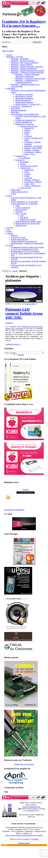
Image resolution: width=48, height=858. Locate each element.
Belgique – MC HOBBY (33, 148)
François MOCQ (31, 304)
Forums (9, 231)
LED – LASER (21, 213)
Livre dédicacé (25, 158)
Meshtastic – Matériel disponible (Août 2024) (27, 67)
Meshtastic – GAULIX (14, 57)
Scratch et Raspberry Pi (23, 122)
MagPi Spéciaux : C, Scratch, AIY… (28, 104)
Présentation (24, 162)
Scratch (9, 196)
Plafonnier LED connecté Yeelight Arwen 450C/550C (24, 313)
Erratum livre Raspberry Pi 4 (25, 120)
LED (21, 215)
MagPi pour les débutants (24, 98)
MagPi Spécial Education (24, 102)
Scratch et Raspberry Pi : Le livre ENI (24, 202)
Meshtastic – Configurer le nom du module (30, 78)
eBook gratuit (16, 190)
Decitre (26, 132)
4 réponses (9, 323)
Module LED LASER (28, 219)
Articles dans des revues (19, 192)
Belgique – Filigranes (31, 150)
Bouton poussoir (21, 210)
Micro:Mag (15, 112)
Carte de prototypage (22, 208)
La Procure (28, 136)
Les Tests (9, 227)
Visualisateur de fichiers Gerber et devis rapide (27, 247)
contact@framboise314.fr (31, 807)
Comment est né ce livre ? (29, 166)
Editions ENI (29, 128)
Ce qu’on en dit (25, 188)
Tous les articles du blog (19, 239)
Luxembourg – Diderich (32, 152)
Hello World (15, 108)
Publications (10, 88)
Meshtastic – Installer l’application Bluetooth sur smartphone (27, 75)
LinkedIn (35, 839)
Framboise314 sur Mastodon (14, 510)
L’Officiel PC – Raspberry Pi (21, 106)
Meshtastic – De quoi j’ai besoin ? (23, 61)
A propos (9, 233)
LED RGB (24, 217)
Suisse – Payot (29, 154)
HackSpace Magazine (18, 110)
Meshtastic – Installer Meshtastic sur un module (27, 71)
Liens (8, 229)
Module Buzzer (20, 225)
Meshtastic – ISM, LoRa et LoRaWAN (25, 63)
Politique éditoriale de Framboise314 (24, 241)
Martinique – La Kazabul (33, 146)
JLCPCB (9, 245)
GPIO (17, 206)
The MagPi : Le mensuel (24, 94)
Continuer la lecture (13, 344)
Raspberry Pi (20, 160)
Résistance (19, 212)
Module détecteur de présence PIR (27, 223)
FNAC (26, 134)
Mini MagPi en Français (23, 96)
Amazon (27, 130)
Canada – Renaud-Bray (32, 186)
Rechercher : (6, 42)
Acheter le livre (25, 168)
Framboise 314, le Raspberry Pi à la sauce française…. (24, 23)
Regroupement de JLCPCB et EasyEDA (25, 251)
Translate (21, 355)
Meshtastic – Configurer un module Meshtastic (27, 72)
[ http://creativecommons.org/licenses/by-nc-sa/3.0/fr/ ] (24, 835)
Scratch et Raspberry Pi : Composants (24, 204)
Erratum (23, 164)
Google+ (26, 839)
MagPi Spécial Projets (23, 100)
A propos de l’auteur (18, 237)
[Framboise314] (24, 764)
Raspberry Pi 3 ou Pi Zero (24, 124)
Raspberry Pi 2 (20, 156)
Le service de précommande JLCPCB (24, 249)
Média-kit (14, 235)
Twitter (13, 194)
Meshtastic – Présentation (20, 59)
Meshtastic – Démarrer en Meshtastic (24, 69)
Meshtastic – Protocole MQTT (21, 65)
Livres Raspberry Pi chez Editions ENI (24, 114)
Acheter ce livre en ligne (28, 126)
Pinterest (26, 490)
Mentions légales (24, 843)
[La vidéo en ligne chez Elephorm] (24, 530)
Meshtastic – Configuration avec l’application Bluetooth (26, 81)
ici (33, 817)
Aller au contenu (8, 51)
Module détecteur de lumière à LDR (28, 221)
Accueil (9, 55)
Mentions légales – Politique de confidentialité (27, 243)
